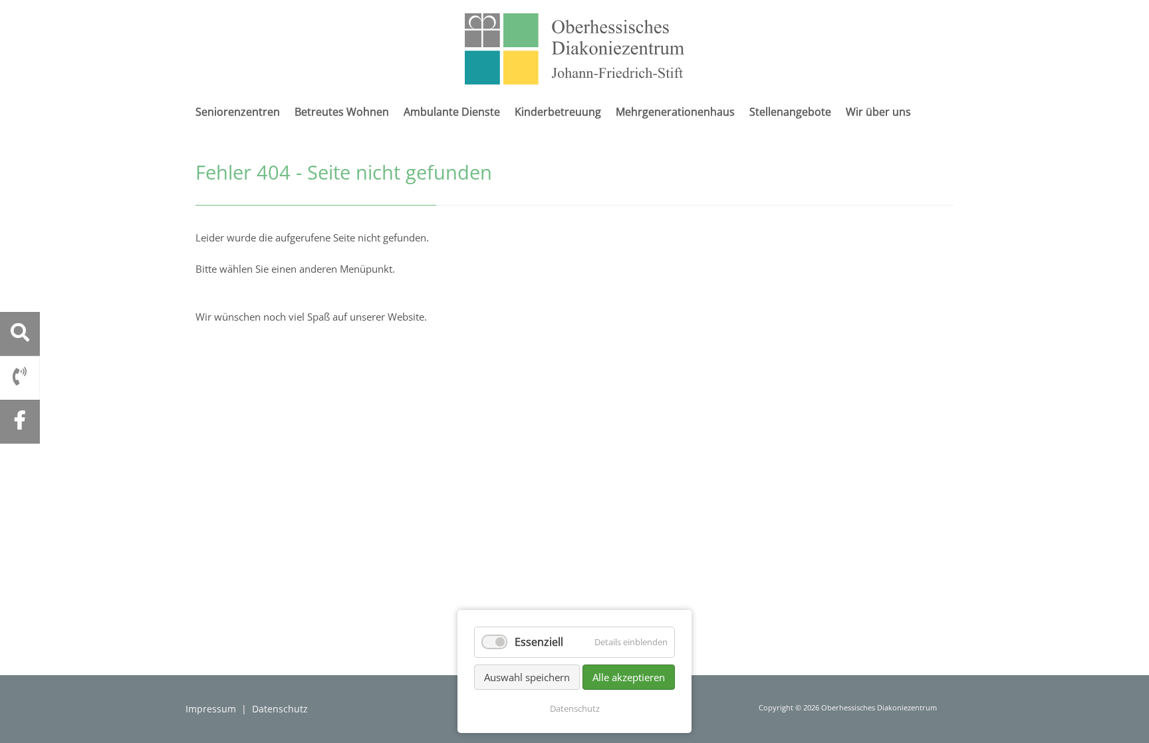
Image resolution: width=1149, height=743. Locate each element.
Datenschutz (280, 708)
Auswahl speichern (527, 677)
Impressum (211, 708)
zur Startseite (574, 48)
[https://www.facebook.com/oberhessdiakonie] (19, 420)
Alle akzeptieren (628, 677)
